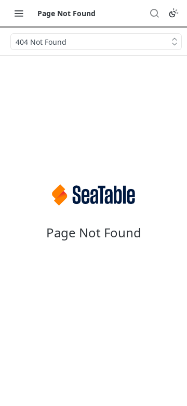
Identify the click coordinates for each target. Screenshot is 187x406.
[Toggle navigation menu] (18, 13)
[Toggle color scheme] (173, 13)
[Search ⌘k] (154, 13)
